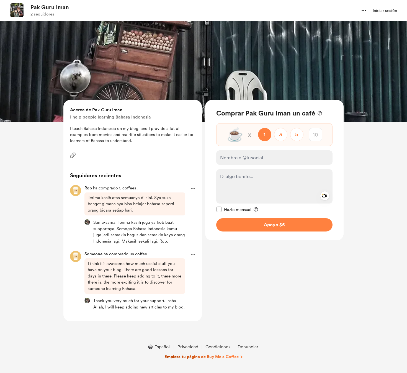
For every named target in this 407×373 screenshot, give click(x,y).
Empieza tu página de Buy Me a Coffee (201, 356)
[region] (274, 170)
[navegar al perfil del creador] (17, 10)
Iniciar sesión (385, 10)
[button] (363, 10)
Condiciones (217, 346)
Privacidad (187, 346)
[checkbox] (233, 209)
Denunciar (248, 346)
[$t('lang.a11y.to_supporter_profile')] (87, 222)
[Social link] (73, 155)
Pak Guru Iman (49, 7)
